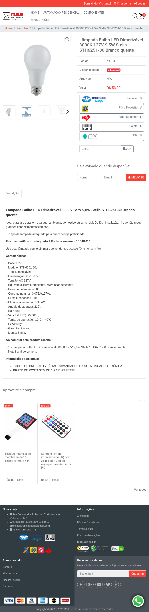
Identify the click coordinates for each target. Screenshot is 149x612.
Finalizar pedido (12, 579)
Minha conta (10, 573)
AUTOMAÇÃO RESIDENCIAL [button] (61, 12)
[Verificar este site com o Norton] (83, 548)
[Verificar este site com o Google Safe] (99, 548)
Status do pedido (86, 541)
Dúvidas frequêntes (88, 522)
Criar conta (123, 3)
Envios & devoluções (88, 535)
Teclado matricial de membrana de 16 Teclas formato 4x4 (18, 457)
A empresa (83, 515)
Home (8, 28)
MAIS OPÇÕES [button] (40, 20)
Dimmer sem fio (90, 248)
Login (141, 3)
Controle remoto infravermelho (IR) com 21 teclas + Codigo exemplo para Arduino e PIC (56, 460)
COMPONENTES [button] (94, 12)
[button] (67, 112)
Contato (7, 566)
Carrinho (8, 586)
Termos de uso (85, 528)
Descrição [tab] (12, 193)
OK (129, 149)
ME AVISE (137, 177)
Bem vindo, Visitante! (97, 3)
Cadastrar (137, 573)
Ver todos (140, 489)
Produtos (22, 28)
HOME (35, 12)
